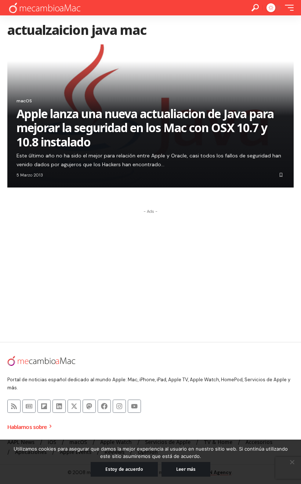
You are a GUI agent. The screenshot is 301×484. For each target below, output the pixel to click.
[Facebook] (104, 406)
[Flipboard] (44, 406)
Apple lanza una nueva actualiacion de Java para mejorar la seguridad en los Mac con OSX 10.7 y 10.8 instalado (145, 128)
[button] (255, 7)
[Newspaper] (29, 406)
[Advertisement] (150, 268)
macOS (24, 101)
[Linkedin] (59, 406)
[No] (291, 462)
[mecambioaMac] (44, 8)
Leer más (186, 469)
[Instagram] (119, 406)
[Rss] (14, 406)
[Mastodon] (89, 406)
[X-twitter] (74, 406)
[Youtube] (134, 406)
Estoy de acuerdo (124, 469)
